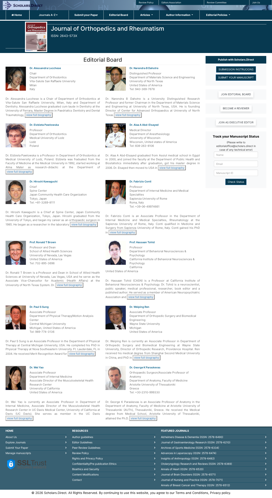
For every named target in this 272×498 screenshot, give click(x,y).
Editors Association (171, 2)
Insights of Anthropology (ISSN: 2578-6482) (188, 458)
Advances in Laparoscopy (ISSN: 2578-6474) (188, 453)
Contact (77, 479)
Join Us (256, 2)
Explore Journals (16, 442)
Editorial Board (118, 14)
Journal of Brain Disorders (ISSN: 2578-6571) (188, 474)
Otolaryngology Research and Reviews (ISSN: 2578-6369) (196, 463)
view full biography (38, 115)
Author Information (178, 14)
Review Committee (216, 2)
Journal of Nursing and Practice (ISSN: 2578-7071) (192, 479)
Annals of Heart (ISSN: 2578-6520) (182, 469)
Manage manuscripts (18, 453)
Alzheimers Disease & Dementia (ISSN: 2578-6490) (192, 437)
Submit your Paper (86, 14)
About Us (11, 437)
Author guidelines (82, 437)
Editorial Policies (217, 14)
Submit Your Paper (17, 447)
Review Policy (146, 2)
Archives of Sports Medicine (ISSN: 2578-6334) (190, 447)
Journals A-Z (47, 14)
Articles (145, 14)
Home (18, 14)
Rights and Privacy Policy (87, 458)
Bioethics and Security (85, 469)
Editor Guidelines (82, 442)
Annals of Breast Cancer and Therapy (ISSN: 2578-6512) (195, 485)
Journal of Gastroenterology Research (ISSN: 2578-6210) (195, 442)
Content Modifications (85, 474)
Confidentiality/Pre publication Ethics (94, 463)
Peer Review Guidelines (86, 447)
